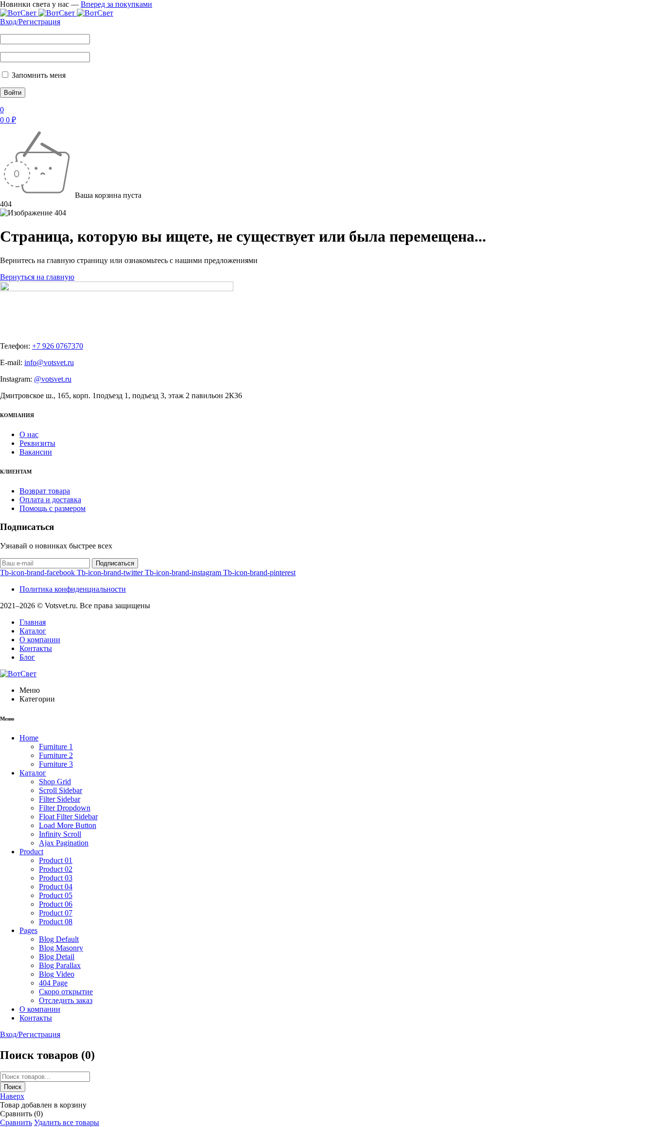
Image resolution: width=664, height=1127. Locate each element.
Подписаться (115, 563)
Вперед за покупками (116, 4)
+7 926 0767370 (57, 346)
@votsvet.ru (52, 379)
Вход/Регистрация (30, 22)
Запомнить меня (38, 75)
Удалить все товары (66, 1122)
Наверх (12, 1096)
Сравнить (16, 1122)
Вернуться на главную (37, 277)
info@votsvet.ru (49, 362)
